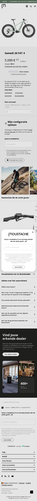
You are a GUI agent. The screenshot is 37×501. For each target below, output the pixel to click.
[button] (33, 232)
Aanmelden (18, 267)
